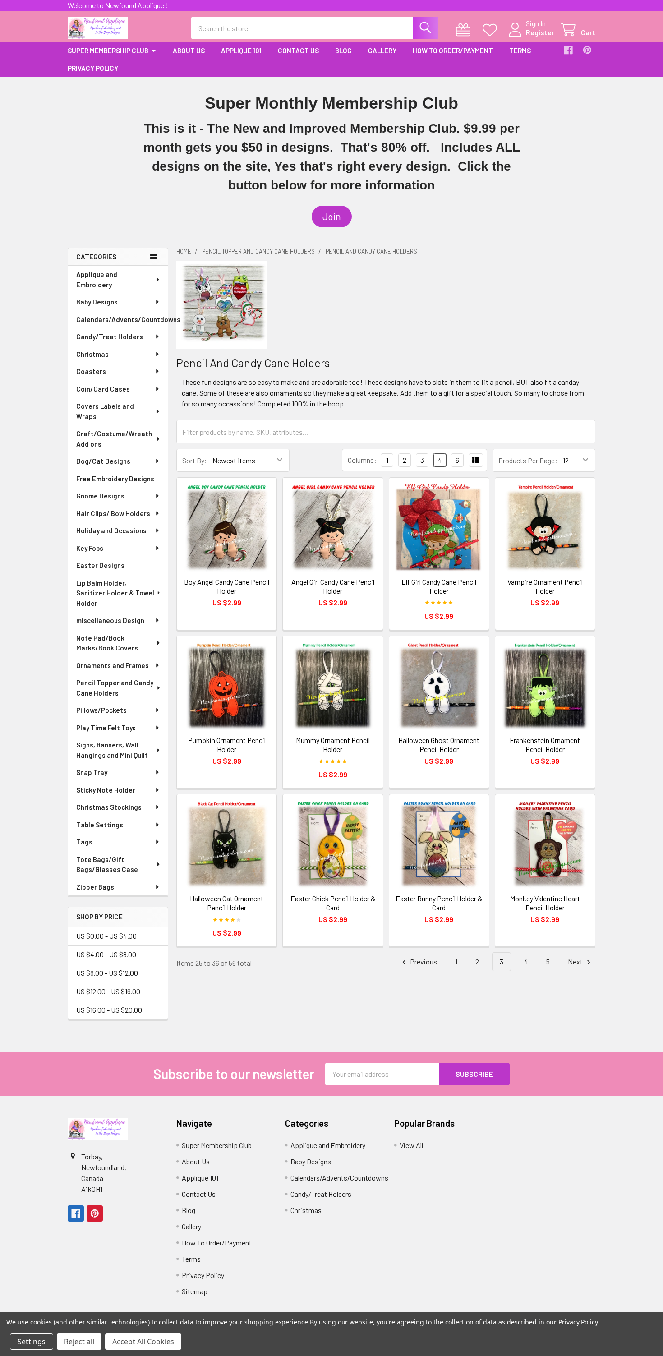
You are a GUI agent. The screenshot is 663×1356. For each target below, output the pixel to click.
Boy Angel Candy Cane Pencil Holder (226, 586)
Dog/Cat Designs (103, 461)
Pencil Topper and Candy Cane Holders (114, 687)
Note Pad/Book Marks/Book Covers (107, 643)
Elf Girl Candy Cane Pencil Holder (438, 586)
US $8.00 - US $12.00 (107, 973)
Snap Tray (91, 772)
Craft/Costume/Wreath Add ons (114, 438)
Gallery (382, 50)
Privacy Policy (93, 68)
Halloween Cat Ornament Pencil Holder (226, 903)
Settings (32, 1342)
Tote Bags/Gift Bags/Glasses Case (107, 864)
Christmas (92, 354)
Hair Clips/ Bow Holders (113, 513)
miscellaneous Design (110, 620)
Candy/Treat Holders (109, 336)
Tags (84, 842)
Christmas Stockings (109, 807)
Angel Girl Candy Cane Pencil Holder (332, 586)
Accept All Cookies (143, 1342)
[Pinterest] (587, 50)
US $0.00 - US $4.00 (106, 936)
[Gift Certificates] (465, 30)
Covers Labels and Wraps (105, 411)
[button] (332, 216)
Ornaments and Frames (112, 665)
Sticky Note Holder (105, 790)
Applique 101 (241, 50)
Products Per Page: (527, 460)
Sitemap (194, 1291)
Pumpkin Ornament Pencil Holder (227, 744)
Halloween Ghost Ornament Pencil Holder (438, 744)
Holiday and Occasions (111, 530)
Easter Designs (100, 565)
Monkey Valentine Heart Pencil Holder (545, 903)
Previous (423, 961)
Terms (520, 50)
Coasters (91, 371)
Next (576, 961)
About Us (189, 50)
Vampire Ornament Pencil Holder (545, 586)
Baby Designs (97, 302)
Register (540, 32)
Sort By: (194, 460)
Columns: (362, 460)
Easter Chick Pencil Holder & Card (332, 903)
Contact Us (298, 50)
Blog (343, 50)
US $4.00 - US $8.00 (106, 954)
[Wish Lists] (491, 30)
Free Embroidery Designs (115, 479)
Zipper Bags (95, 887)
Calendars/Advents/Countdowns (122, 319)
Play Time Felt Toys (106, 728)
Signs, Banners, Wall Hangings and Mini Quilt (112, 750)
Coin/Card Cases (103, 389)
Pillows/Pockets (101, 710)
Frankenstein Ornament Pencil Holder (545, 744)
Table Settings (99, 825)
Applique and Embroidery (96, 279)
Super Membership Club (108, 50)
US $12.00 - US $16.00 (108, 991)
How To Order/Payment (453, 50)
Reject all (79, 1342)
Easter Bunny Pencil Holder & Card (439, 903)
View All (411, 1145)
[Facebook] (568, 50)
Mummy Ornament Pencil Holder (333, 744)
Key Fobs (89, 548)
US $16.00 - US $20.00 (109, 1009)
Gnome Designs (100, 496)
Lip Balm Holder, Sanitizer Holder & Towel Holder (115, 593)
